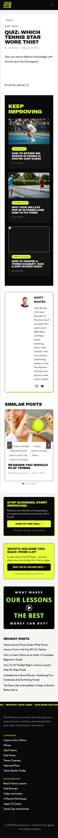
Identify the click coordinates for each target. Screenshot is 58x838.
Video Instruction (13, 793)
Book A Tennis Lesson (15, 783)
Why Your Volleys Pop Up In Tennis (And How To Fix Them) (28, 210)
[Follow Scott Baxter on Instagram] (36, 386)
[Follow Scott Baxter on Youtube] (42, 386)
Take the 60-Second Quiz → (29, 567)
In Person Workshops (15, 798)
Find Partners (11, 788)
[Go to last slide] (9, 445)
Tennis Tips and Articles (16, 808)
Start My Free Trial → (29, 524)
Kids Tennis (10, 755)
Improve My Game (39, 451)
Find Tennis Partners (19, 446)
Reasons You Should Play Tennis (28, 466)
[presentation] (29, 426)
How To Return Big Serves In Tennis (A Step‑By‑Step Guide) (26, 156)
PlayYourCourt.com (20, 473)
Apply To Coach (12, 803)
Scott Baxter (13, 48)
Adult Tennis (10, 750)
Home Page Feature (18, 451)
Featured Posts (12, 765)
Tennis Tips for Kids (19, 460)
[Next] (48, 445)
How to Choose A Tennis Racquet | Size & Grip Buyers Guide (28, 264)
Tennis (9, 20)
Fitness (37, 446)
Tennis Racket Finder (15, 770)
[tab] (23, 483)
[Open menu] (51, 5)
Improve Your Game (15, 740)
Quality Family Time (18, 455)
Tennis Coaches (12, 760)
